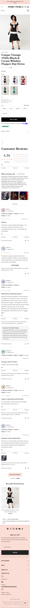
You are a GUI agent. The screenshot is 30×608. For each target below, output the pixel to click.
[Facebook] (8, 529)
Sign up (15, 552)
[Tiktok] (22, 529)
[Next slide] (26, 2)
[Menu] (2, 7)
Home (3, 519)
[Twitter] (11, 529)
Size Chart (26, 105)
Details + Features (5, 131)
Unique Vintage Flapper (12, 519)
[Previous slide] (4, 2)
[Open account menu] (22, 7)
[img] (20, 174)
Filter (16, 204)
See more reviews (15, 474)
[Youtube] (19, 529)
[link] (6, 68)
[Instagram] (13, 529)
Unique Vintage (4, 52)
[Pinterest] (17, 529)
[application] (25, 603)
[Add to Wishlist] (27, 119)
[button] (15, 141)
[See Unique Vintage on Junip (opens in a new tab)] (18, 478)
